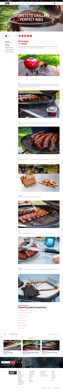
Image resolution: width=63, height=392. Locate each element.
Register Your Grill (31, 374)
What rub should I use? (21, 320)
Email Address (3, 362)
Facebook (17, 362)
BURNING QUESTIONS (7, 45)
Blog (52, 380)
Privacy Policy (20, 377)
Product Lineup (31, 381)
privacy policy (58, 366)
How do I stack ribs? (21, 317)
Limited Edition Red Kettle (22, 47)
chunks (49, 159)
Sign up (12, 362)
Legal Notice (19, 378)
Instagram (19, 362)
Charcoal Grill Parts (42, 374)
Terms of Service (6, 365)
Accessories (53, 375)
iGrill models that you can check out (33, 86)
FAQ (29, 378)
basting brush (33, 196)
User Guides (30, 377)
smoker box (42, 159)
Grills (52, 374)
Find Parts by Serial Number (44, 375)
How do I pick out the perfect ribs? (23, 310)
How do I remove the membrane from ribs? (24, 312)
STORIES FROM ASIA (9, 51)
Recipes (53, 378)
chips (30, 159)
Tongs (19, 233)
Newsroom (19, 374)
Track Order (30, 380)
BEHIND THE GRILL (9, 47)
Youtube (21, 362)
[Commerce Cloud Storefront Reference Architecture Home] (7, 3)
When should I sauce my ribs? (23, 315)
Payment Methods (20, 380)
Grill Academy (53, 377)
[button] (13, 3)
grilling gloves (25, 269)
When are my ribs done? (22, 328)
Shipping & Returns (20, 381)
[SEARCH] (52, 3)
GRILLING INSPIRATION (7, 42)
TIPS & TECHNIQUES (9, 49)
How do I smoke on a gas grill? (22, 325)
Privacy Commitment (20, 375)
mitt (55, 269)
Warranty (30, 375)
